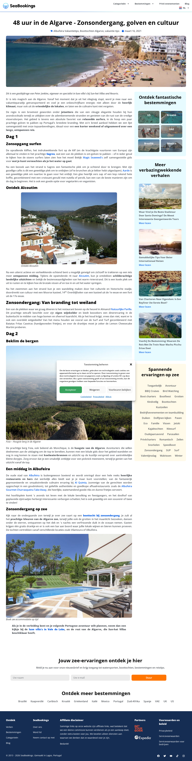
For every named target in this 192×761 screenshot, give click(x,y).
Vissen (166, 423)
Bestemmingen (142, 3)
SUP (168, 450)
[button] (130, 364)
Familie (155, 423)
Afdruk (108, 396)
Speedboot (169, 445)
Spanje (147, 701)
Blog (187, 3)
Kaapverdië (37, 701)
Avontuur (170, 385)
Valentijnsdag (148, 455)
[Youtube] (171, 756)
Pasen (178, 418)
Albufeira (34, 475)
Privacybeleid (98, 396)
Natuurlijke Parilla (121, 309)
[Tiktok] (177, 756)
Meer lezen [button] (145, 223)
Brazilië (148, 143)
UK (149, 129)
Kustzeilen (162, 407)
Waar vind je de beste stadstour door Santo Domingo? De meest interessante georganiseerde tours (159, 215)
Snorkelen (154, 445)
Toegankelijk (154, 385)
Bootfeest (165, 396)
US (148, 115)
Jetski (177, 423)
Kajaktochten (155, 428)
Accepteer (70, 389)
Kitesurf (171, 428)
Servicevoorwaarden (169, 736)
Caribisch (52, 701)
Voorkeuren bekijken (120, 389)
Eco (146, 423)
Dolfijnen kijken (162, 418)
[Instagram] (183, 756)
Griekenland (81, 701)
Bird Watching (171, 391)
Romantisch (166, 439)
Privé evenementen (169, 3)
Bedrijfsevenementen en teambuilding (162, 412)
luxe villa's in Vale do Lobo (47, 629)
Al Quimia (81, 482)
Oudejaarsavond (154, 434)
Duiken (146, 418)
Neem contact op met (44, 737)
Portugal (118, 701)
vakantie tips (112, 31)
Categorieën (119, 3)
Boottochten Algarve (92, 31)
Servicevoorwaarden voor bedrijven (171, 743)
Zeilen (180, 439)
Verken (9, 727)
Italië (94, 701)
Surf (176, 450)
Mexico (171, 143)
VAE (171, 129)
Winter (179, 455)
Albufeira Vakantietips (66, 31)
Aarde (126, 170)
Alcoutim (84, 276)
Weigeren (94, 389)
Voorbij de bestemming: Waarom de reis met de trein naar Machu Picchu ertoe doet (160, 344)
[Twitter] (164, 756)
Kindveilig (152, 401)
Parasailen (173, 434)
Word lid (37, 732)
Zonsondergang (153, 450)
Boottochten (169, 401)
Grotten (178, 396)
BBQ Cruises (152, 391)
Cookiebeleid (86, 396)
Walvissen (165, 455)
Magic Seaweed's (93, 157)
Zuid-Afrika (133, 701)
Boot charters (148, 396)
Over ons (37, 727)
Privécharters (148, 439)
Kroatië (171, 115)
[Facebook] (158, 756)
